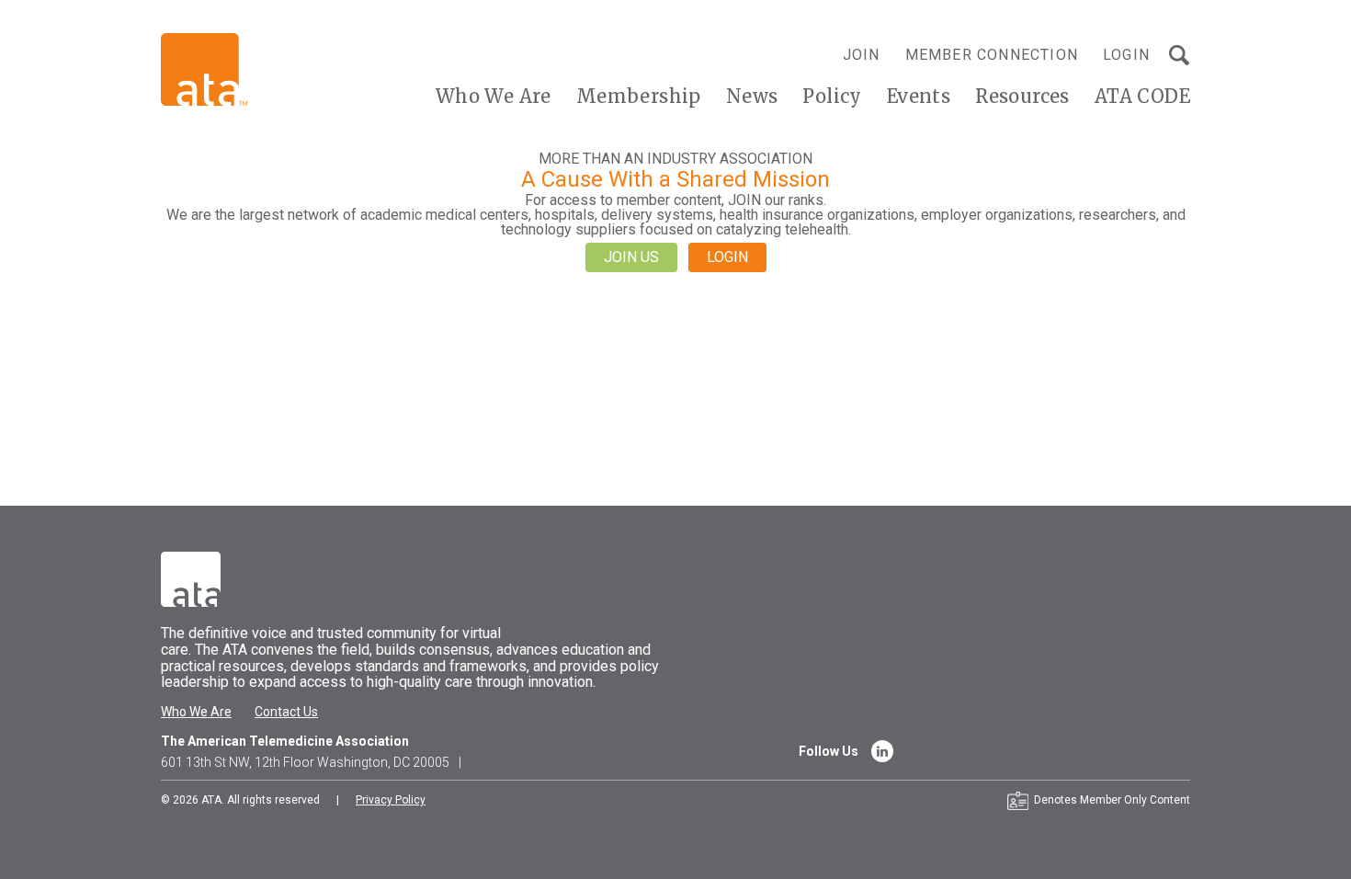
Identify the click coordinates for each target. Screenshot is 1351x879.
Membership (638, 96)
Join (861, 54)
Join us (631, 257)
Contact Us (286, 711)
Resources (1022, 96)
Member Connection (991, 54)
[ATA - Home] (204, 68)
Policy (831, 96)
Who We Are (493, 96)
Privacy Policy (391, 799)
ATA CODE (1142, 96)
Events (918, 96)
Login (1126, 54)
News (752, 96)
